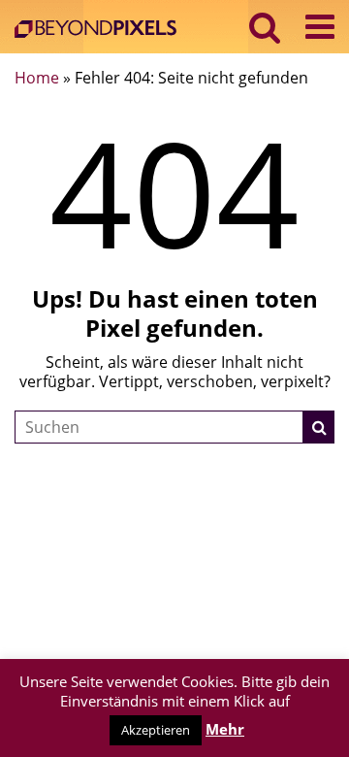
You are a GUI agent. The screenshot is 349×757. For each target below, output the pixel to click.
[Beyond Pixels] (100, 30)
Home (37, 77)
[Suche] (318, 427)
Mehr (225, 729)
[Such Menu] (265, 27)
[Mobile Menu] (319, 27)
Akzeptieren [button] (155, 730)
